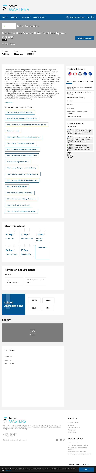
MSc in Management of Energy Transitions (21, 199)
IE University (70, 108)
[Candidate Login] (92, 17)
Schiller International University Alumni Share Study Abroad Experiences (82, 147)
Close (85, 469)
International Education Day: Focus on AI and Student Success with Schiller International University (83, 140)
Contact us (71, 425)
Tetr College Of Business (74, 116)
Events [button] (4, 17)
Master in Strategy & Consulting (17, 162)
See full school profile (85, 38)
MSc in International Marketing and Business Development (26, 125)
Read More (8, 470)
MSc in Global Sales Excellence (17, 186)
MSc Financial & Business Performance (19, 193)
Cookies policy (72, 432)
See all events (42, 247)
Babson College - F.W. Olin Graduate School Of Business (79, 88)
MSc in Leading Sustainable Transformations (22, 180)
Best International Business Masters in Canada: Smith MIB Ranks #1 (83, 131)
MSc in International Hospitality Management (22, 149)
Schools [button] (14, 17)
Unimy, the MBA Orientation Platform (78, 445)
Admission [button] (25, 17)
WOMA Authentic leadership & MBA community (77, 448)
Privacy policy (71, 430)
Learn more (9, 102)
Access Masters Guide (77, 17)
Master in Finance (13, 131)
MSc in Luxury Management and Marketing (21, 168)
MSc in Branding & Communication (18, 205)
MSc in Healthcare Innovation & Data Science (22, 155)
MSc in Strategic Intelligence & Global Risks (21, 211)
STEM (86, 81)
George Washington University (76, 97)
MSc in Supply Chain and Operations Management (23, 137)
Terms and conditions (74, 427)
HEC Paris (70, 101)
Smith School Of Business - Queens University (77, 112)
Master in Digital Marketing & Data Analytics (22, 118)
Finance (82, 81)
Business (69, 81)
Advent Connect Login (77, 464)
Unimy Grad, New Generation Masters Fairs (79, 454)
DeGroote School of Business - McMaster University (79, 93)
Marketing (76, 81)
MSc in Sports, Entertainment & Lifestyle (20, 143)
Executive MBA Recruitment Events (77, 451)
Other (91, 81)
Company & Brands (73, 422)
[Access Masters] (15, 7)
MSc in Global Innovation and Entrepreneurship (22, 174)
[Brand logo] (14, 420)
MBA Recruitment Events (74, 443)
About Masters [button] (38, 17)
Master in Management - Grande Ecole (20, 112)
